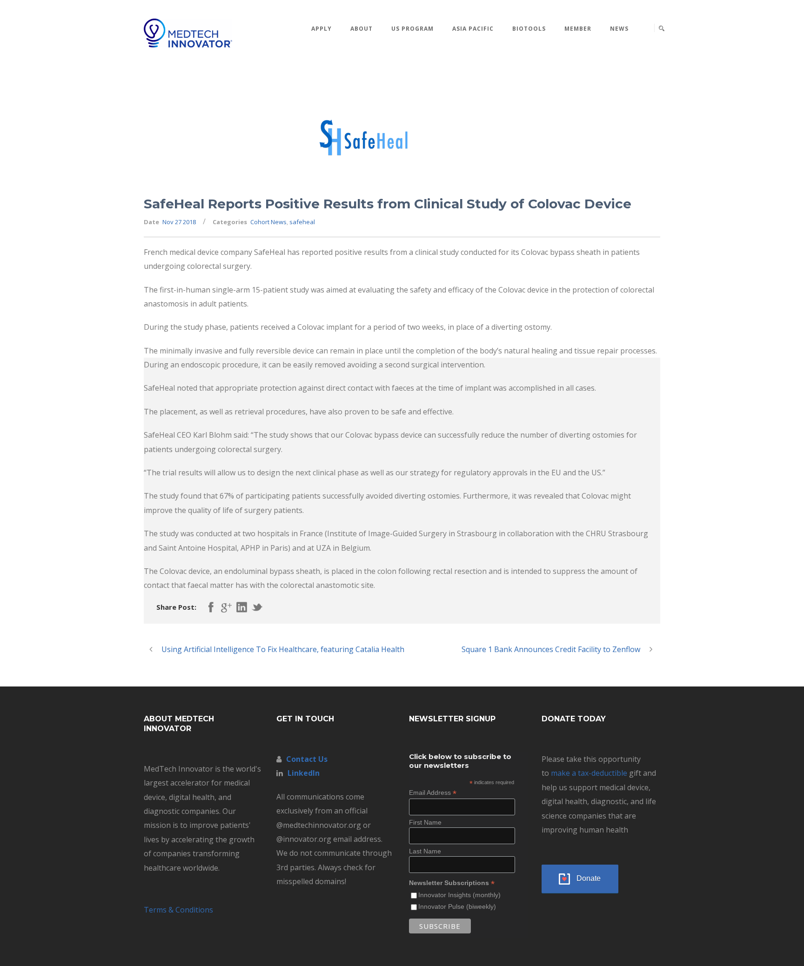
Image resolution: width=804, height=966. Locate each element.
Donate (588, 878)
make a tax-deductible (589, 773)
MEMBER (577, 29)
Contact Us (307, 759)
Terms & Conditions (178, 910)
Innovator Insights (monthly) (459, 895)
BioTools (529, 29)
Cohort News (268, 222)
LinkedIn (304, 773)
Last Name (425, 851)
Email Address (432, 792)
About (361, 29)
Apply (321, 29)
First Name (425, 822)
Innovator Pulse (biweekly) (457, 906)
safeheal (302, 222)
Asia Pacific (473, 29)
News (619, 29)
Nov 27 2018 (179, 222)
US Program (412, 29)
